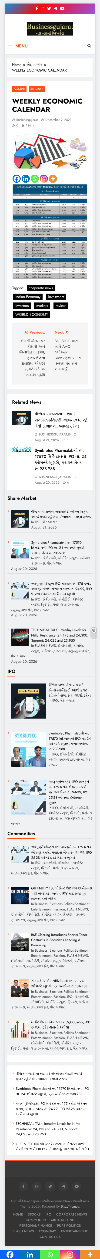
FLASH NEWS (23, 1231)
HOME (18, 1214)
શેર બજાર (36, 89)
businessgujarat (27, 119)
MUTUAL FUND (62, 1220)
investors (22, 305)
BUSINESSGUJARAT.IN (55, 434)
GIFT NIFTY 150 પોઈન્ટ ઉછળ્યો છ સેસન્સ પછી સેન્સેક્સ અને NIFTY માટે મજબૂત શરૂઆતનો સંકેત (52, 1146)
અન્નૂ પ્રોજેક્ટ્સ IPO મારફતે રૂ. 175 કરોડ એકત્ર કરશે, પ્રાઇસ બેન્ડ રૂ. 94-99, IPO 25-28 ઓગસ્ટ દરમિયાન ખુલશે (51, 1109)
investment (56, 296)
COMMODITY (36, 1220)
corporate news (41, 288)
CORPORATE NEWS (71, 1214)
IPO (48, 1214)
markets (42, 305)
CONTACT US (50, 1236)
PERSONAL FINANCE (35, 1225)
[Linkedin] (26, 179)
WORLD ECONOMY (31, 314)
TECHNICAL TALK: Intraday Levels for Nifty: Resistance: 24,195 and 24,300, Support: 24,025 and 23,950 (48, 1129)
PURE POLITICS (69, 1225)
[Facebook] (17, 179)
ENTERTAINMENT (74, 1231)
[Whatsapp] (35, 179)
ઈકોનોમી (19, 89)
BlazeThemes (70, 1206)
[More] (53, 179)
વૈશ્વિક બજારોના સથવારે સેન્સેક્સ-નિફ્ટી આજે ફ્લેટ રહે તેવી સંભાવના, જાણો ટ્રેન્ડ (61, 420)
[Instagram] (44, 179)
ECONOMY (47, 1231)
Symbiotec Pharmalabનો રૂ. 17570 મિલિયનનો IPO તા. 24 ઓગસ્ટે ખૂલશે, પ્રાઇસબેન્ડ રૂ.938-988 (61, 459)
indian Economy (27, 296)
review (61, 305)
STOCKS (34, 1214)
